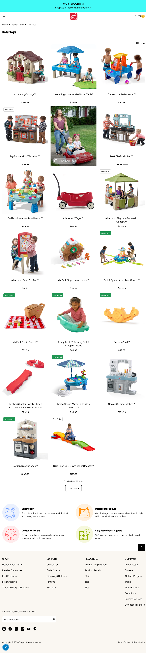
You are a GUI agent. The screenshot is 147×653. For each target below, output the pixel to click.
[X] (4, 629)
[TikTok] (22, 629)
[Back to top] (141, 547)
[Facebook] (10, 629)
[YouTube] (28, 629)
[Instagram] (16, 629)
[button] (5, 647)
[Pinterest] (35, 629)
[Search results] (135, 16)
